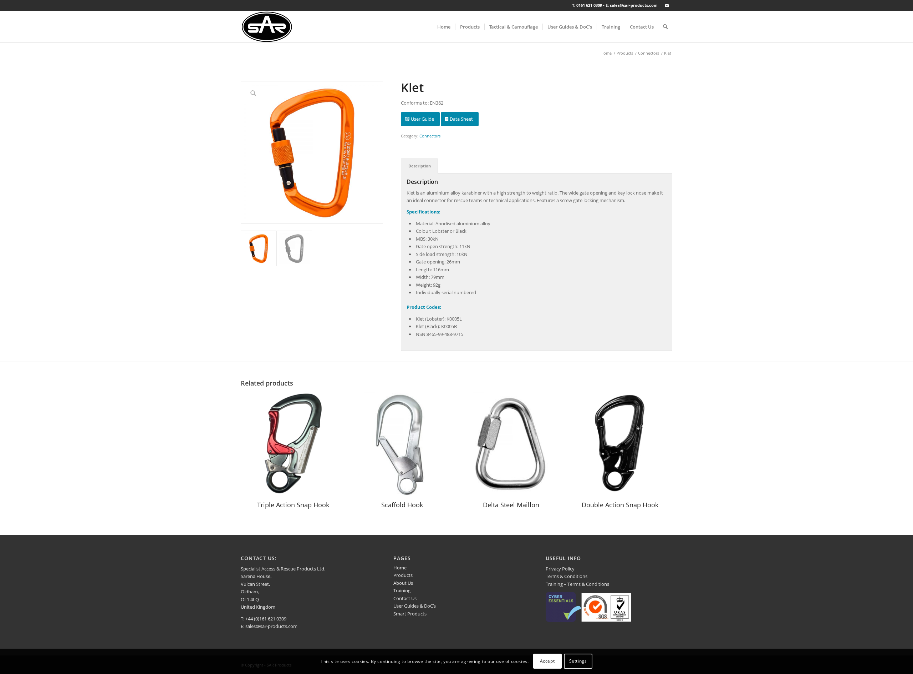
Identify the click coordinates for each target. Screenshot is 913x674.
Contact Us (405, 598)
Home (400, 567)
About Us (403, 583)
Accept (547, 661)
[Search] (665, 26)
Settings (578, 661)
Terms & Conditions (566, 576)
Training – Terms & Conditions (577, 584)
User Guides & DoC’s (414, 606)
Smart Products (410, 613)
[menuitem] (444, 26)
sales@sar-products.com (271, 626)
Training (401, 590)
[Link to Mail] (667, 5)
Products (403, 575)
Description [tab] (419, 165)
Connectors (429, 136)
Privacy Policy (560, 568)
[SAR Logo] (267, 26)
